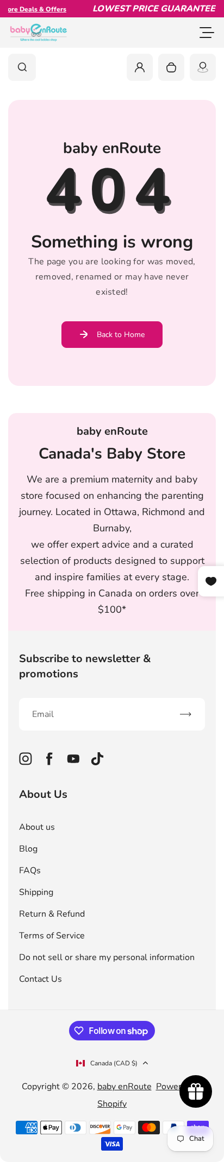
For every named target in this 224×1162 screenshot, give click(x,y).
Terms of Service (52, 936)
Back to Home (121, 334)
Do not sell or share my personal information (107, 957)
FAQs (30, 871)
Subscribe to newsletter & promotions (85, 666)
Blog (28, 849)
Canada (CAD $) (114, 1063)
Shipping (36, 892)
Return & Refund (52, 914)
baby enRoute (124, 1087)
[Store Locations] (203, 67)
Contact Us (40, 979)
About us (37, 827)
